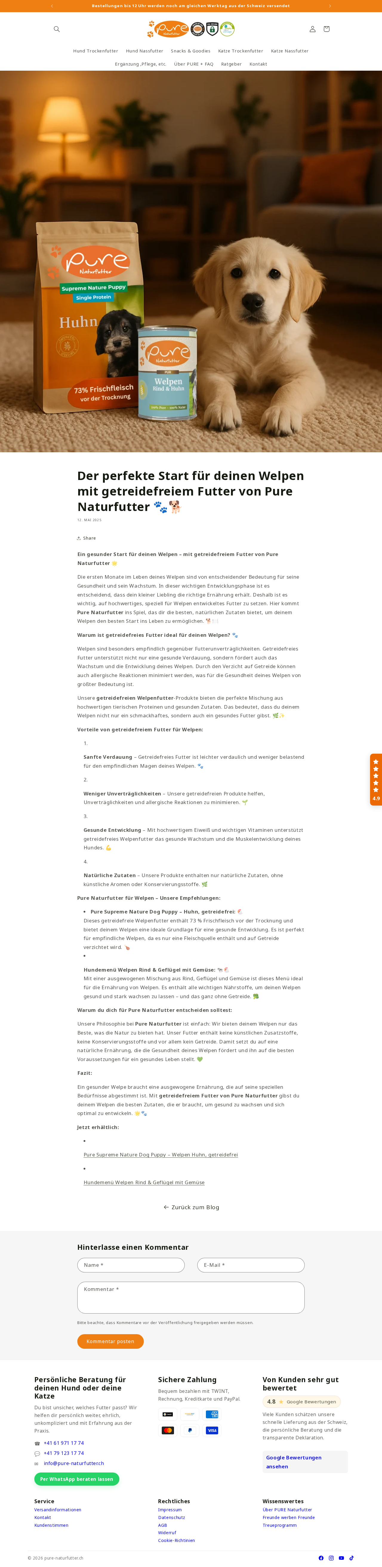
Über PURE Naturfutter (287, 1509)
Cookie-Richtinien (176, 1540)
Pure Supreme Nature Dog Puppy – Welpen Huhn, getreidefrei (161, 1154)
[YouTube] (341, 1558)
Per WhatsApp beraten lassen (76, 1479)
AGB (162, 1525)
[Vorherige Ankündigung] (51, 6)
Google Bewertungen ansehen (293, 1462)
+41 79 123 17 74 (64, 1453)
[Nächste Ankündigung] (330, 6)
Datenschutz (171, 1517)
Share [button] (89, 538)
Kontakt (42, 1517)
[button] (57, 29)
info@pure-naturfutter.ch (74, 1463)
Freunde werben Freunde (289, 1517)
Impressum (170, 1509)
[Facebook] (321, 1558)
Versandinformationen (58, 1509)
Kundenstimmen (51, 1525)
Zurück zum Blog (195, 1207)
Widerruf (167, 1532)
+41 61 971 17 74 (64, 1443)
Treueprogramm (280, 1525)
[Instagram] (331, 1558)
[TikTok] (352, 1558)
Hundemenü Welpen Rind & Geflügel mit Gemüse (144, 1182)
